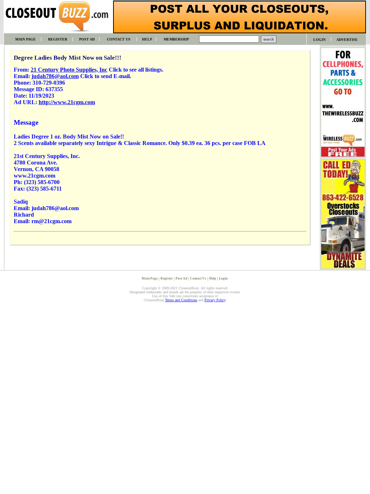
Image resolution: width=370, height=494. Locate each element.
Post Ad (181, 278)
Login (223, 278)
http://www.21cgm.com (67, 102)
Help (212, 278)
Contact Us (198, 278)
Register (166, 278)
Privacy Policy (215, 300)
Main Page (150, 278)
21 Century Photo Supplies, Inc (69, 70)
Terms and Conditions (181, 300)
